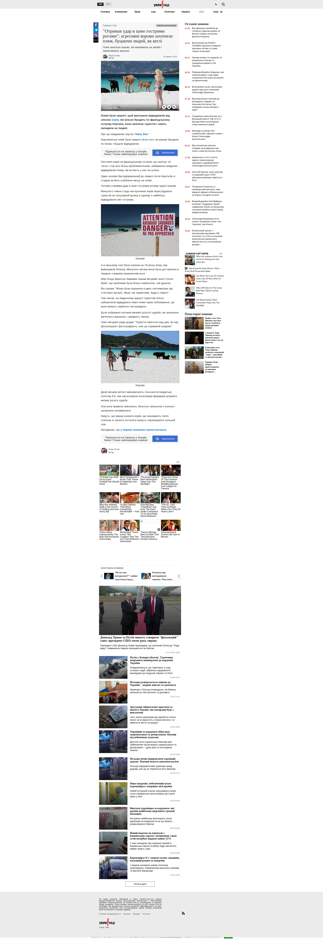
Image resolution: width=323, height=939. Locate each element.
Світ (201, 11)
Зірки (137, 11)
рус (108, 4)
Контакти (146, 914)
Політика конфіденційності (110, 914)
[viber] (95, 35)
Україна (185, 11)
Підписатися (168, 152)
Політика (169, 11)
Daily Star (142, 134)
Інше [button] (216, 11)
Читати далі (140, 884)
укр (100, 4)
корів (115, 119)
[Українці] (161, 4)
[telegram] (95, 29)
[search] (223, 4)
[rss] (216, 4)
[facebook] (95, 24)
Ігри (153, 11)
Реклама (126, 914)
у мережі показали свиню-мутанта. (143, 429)
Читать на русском (166, 26)
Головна (105, 11)
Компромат (121, 11)
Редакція (136, 914)
